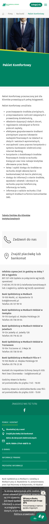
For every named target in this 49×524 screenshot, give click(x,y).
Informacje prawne (11, 457)
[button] (45, 4)
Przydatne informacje (12, 465)
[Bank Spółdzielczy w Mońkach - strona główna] (11, 4)
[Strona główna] (3, 14)
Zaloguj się (36, 4)
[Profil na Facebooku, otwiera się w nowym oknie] (24, 410)
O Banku (6, 449)
